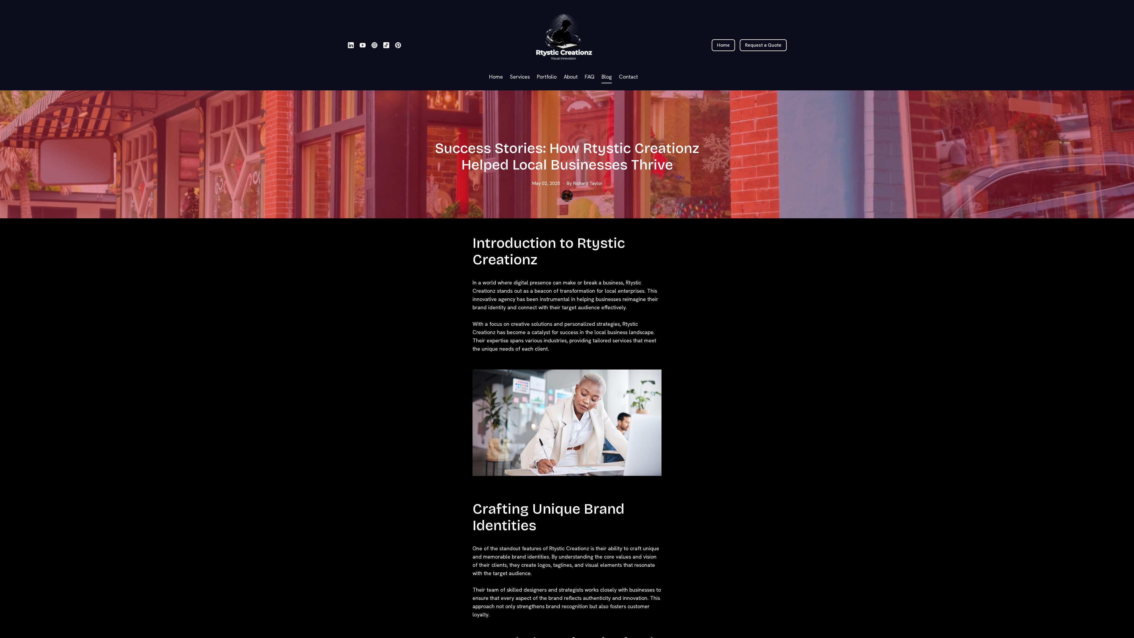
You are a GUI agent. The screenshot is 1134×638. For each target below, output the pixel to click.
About (571, 76)
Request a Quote (763, 45)
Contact (628, 76)
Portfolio (547, 76)
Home (496, 76)
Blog (607, 76)
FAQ (589, 76)
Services (520, 76)
